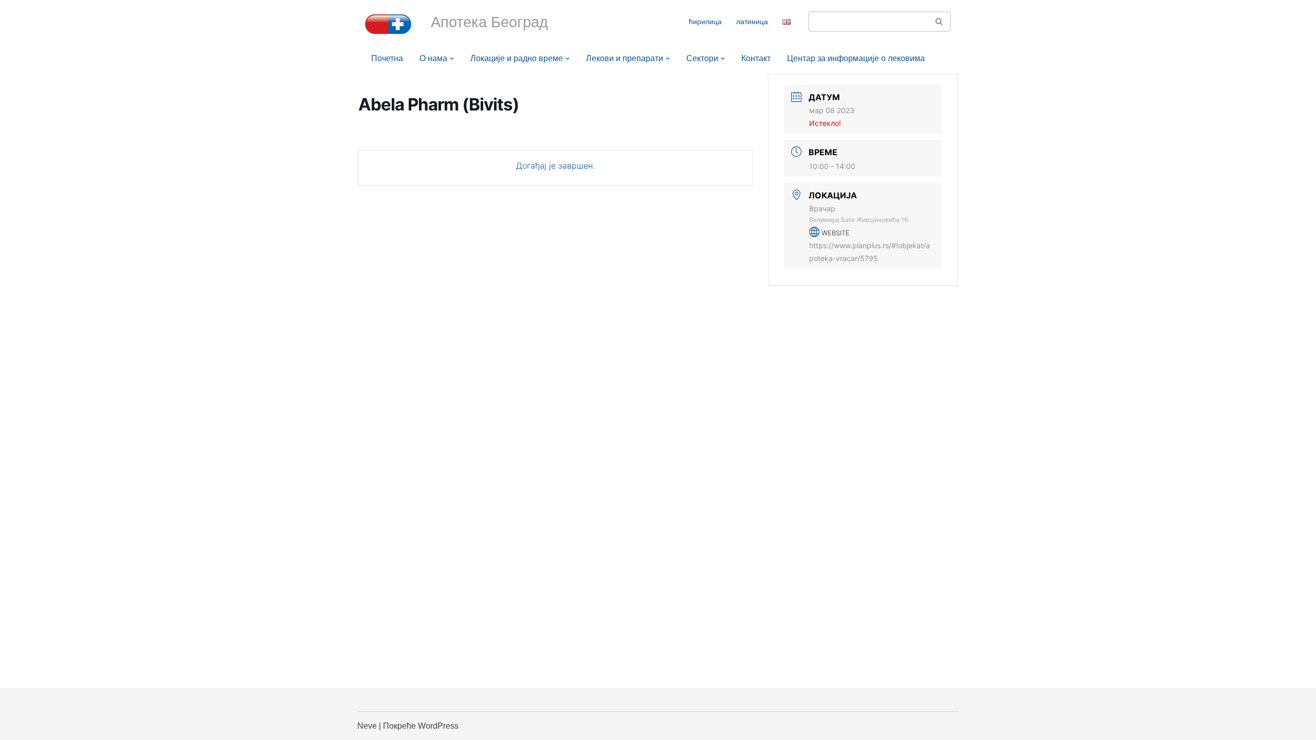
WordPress (438, 725)
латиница (752, 21)
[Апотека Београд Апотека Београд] (388, 24)
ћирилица (705, 21)
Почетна (387, 58)
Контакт (756, 58)
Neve (367, 725)
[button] (452, 59)
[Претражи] (939, 21)
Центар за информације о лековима (856, 58)
